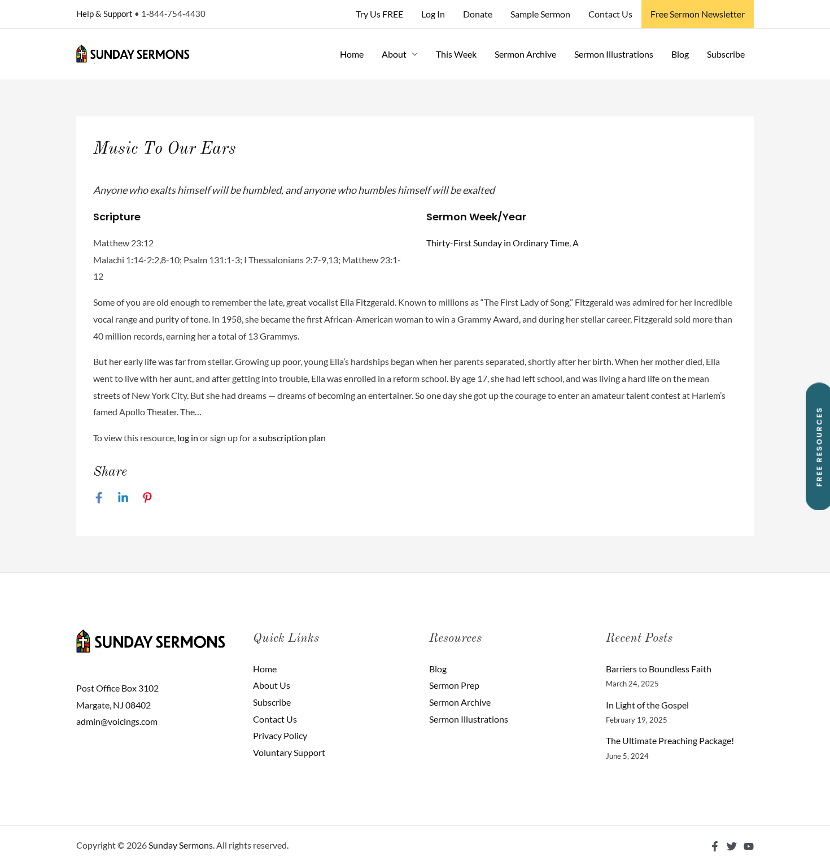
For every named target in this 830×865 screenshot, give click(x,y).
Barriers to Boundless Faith (658, 668)
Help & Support (104, 13)
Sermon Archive (525, 54)
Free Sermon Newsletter (697, 13)
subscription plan (292, 437)
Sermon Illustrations (613, 54)
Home (352, 54)
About (394, 54)
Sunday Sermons (180, 845)
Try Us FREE (379, 13)
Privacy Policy (280, 735)
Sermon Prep (454, 685)
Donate (477, 13)
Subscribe (726, 54)
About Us (271, 685)
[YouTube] (749, 846)
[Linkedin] (123, 497)
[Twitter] (732, 846)
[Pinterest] (147, 497)
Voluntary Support (289, 752)
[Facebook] (98, 497)
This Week (456, 54)
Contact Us (610, 13)
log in (187, 437)
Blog (680, 54)
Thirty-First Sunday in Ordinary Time (497, 242)
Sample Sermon (540, 13)
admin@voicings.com (117, 721)
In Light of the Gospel (647, 704)
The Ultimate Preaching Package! (670, 740)
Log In (433, 13)
